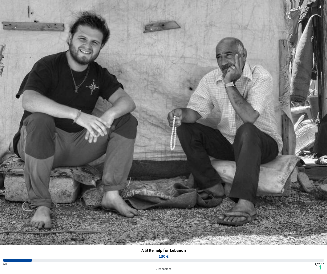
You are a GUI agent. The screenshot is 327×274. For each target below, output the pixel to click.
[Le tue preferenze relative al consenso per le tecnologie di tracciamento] (320, 267)
